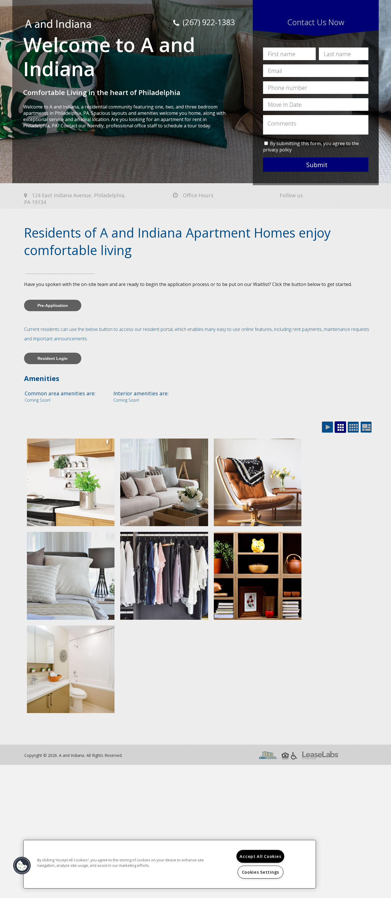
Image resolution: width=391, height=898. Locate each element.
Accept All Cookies (260, 856)
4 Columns (353, 427)
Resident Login (52, 358)
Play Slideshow (327, 427)
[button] (22, 865)
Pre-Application (52, 305)
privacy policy (277, 150)
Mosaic (366, 427)
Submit (316, 164)
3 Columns (340, 427)
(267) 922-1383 (208, 22)
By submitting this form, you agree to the (314, 143)
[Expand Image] (70, 482)
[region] (169, 864)
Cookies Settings (260, 872)
